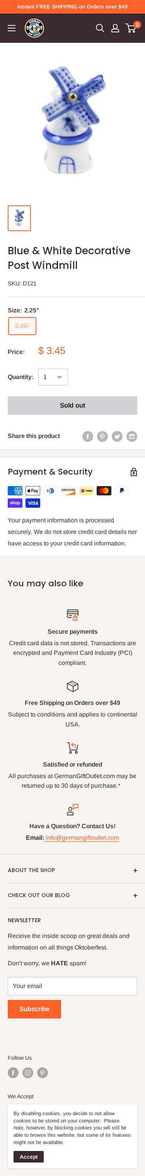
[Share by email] (131, 436)
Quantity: (21, 377)
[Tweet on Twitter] (117, 436)
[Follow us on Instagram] (27, 1072)
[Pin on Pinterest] (102, 436)
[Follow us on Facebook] (13, 1072)
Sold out (72, 405)
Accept (29, 1157)
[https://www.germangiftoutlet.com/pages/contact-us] (45, 837)
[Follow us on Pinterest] (42, 1072)
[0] (131, 28)
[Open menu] (11, 28)
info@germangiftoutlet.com (82, 837)
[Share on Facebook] (87, 436)
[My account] (115, 28)
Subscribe (34, 1009)
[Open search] (100, 28)
